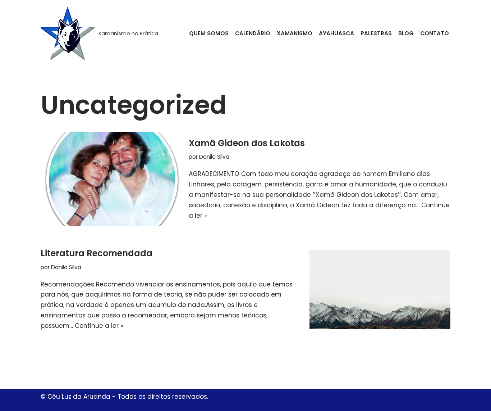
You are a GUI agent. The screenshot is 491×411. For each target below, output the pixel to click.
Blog (406, 33)
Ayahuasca (336, 33)
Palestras (376, 33)
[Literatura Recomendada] (379, 289)
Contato (434, 33)
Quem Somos (209, 33)
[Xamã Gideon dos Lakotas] (111, 179)
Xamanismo (294, 33)
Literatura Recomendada (96, 253)
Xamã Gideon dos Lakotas (247, 143)
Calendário (252, 33)
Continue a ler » (99, 325)
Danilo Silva (214, 157)
